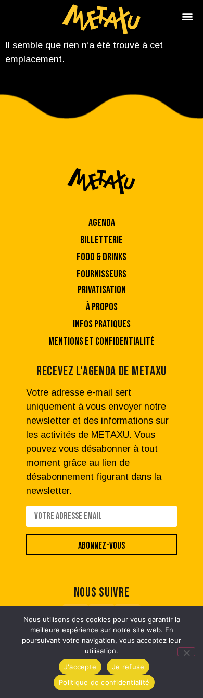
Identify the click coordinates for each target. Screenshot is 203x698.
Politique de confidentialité (104, 682)
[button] (187, 15)
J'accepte (80, 667)
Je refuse (128, 667)
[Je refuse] (186, 651)
